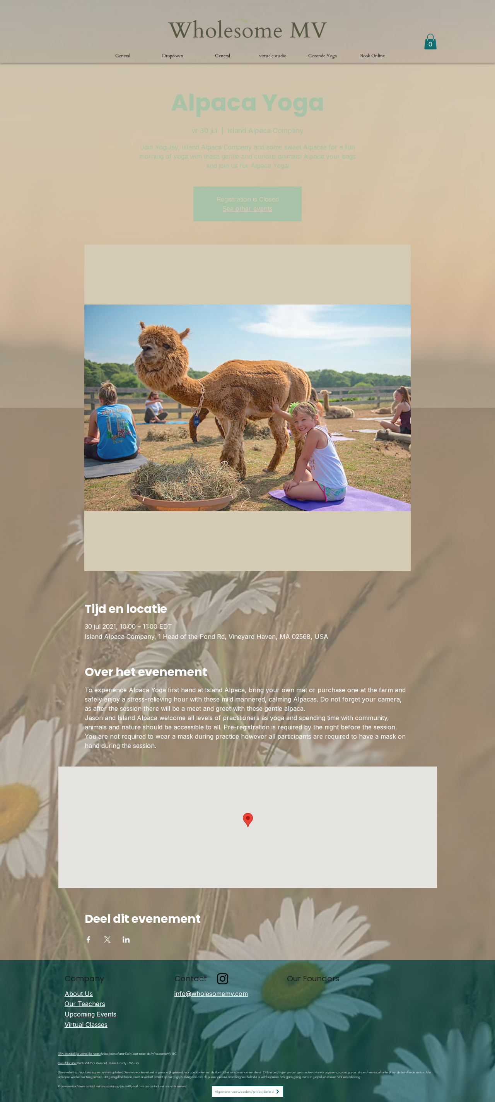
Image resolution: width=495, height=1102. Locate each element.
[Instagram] (222, 978)
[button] (173, 55)
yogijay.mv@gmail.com (188, 1077)
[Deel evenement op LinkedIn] (126, 939)
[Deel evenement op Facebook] (88, 939)
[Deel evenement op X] (107, 939)
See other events (247, 208)
